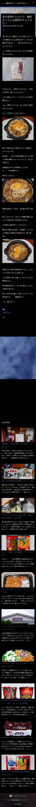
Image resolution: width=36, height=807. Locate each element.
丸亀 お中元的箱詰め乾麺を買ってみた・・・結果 (18, 481)
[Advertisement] (18, 358)
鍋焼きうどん (6, 312)
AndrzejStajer (23, 800)
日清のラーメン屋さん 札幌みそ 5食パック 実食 (17, 737)
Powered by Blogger (19, 796)
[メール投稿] (3, 310)
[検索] (33, 3)
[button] (3, 30)
